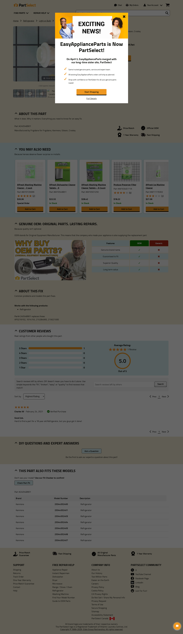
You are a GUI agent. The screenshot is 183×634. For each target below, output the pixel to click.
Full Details (91, 98)
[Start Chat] (177, 626)
